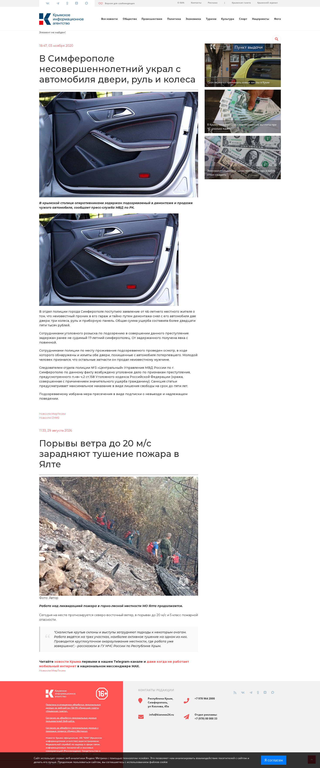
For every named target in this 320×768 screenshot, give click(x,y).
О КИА (180, 2)
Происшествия (151, 19)
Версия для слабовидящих (120, 3)
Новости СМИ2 (49, 417)
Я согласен (273, 760)
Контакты (196, 2)
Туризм (211, 19)
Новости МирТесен (52, 413)
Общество (130, 19)
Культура (227, 19)
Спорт (243, 19)
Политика (174, 19)
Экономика (193, 19)
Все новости (109, 19)
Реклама (212, 2)
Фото (277, 19)
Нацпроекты (260, 19)
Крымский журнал (267, 2)
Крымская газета (241, 2)
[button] (276, 39)
